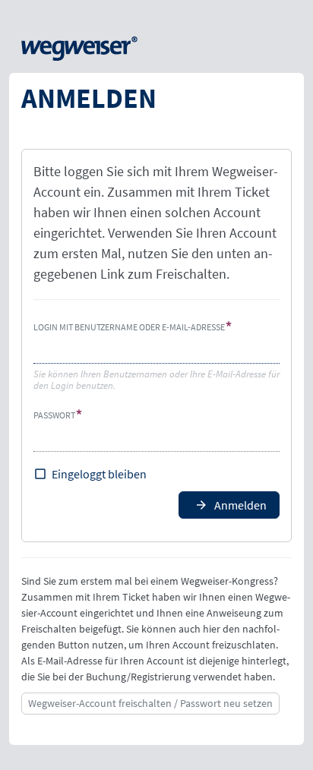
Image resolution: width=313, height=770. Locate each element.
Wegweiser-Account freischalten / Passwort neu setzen (150, 703)
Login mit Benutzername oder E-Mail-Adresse (129, 327)
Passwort (54, 415)
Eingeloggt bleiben (99, 473)
